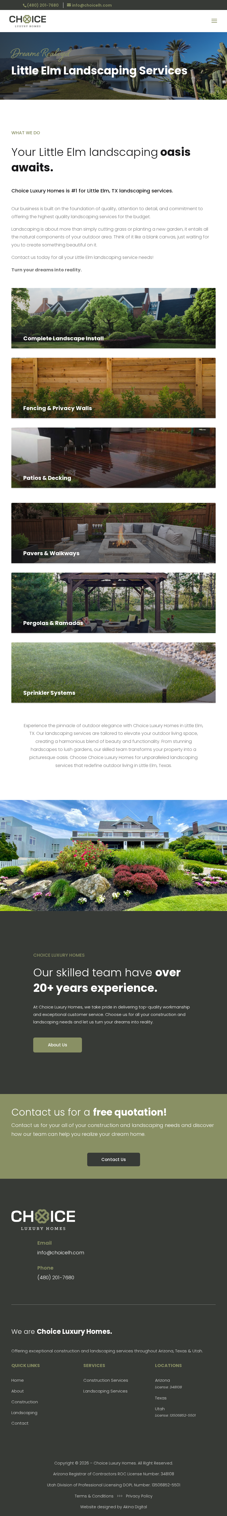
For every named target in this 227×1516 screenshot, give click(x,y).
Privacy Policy (139, 1496)
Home (17, 1380)
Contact (20, 1423)
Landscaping (24, 1412)
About (17, 1391)
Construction (24, 1402)
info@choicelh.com (60, 1252)
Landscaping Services (105, 1391)
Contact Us (113, 1159)
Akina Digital (135, 1507)
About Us (57, 1045)
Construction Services (105, 1380)
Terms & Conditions (94, 1496)
